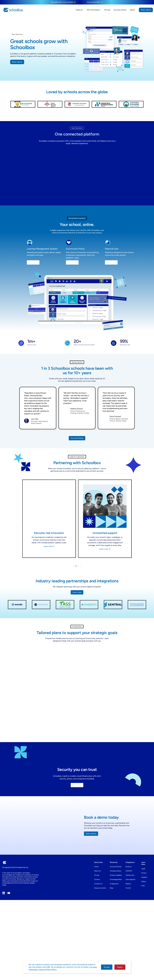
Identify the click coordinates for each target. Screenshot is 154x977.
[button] (22, 522)
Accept (107, 967)
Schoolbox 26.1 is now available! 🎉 (63, 2)
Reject (120, 967)
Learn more (48, 553)
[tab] (62, 651)
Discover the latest (93, 2)
